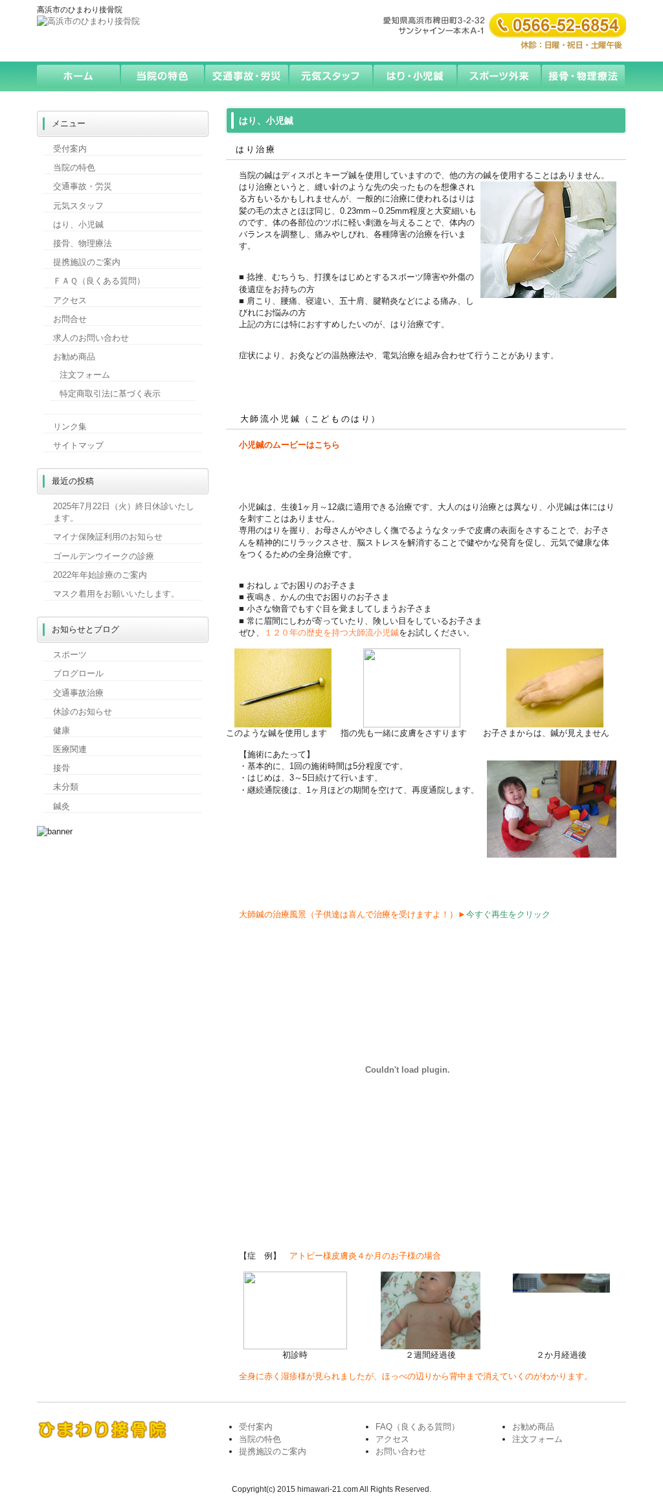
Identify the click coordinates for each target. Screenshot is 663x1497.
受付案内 (70, 149)
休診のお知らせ (82, 711)
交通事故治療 (78, 693)
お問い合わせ (401, 1451)
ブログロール (78, 673)
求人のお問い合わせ (91, 338)
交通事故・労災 (247, 76)
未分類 (65, 787)
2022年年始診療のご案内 (100, 575)
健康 (61, 730)
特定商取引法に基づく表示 (110, 393)
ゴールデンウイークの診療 (103, 556)
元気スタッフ (331, 76)
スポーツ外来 (500, 76)
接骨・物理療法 (584, 76)
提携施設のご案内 (86, 262)
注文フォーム (85, 375)
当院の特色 (163, 76)
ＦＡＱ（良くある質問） (99, 281)
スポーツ (70, 654)
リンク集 (70, 426)
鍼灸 (61, 806)
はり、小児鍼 (78, 224)
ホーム (79, 76)
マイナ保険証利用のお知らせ (108, 537)
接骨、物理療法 (82, 243)
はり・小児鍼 (416, 76)
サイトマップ (78, 445)
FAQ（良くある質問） (418, 1427)
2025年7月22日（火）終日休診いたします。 (123, 512)
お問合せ (70, 319)
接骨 (61, 768)
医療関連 (70, 749)
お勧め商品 (74, 356)
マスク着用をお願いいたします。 (116, 594)
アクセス (70, 300)
